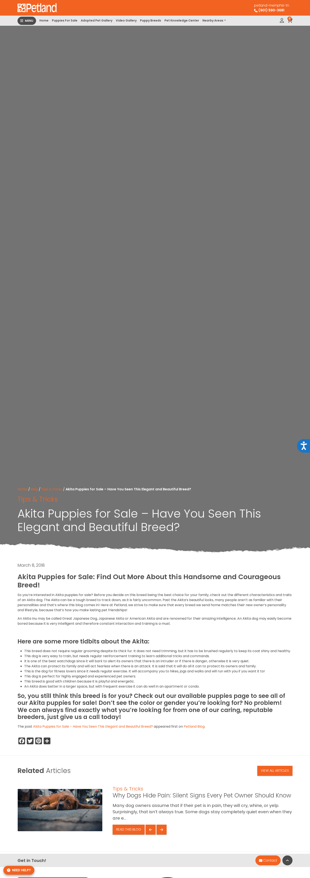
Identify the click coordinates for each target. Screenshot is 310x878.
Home (44, 20)
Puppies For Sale (64, 20)
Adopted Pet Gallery (96, 20)
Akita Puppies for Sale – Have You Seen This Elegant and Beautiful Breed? (93, 726)
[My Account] (282, 21)
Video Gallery (126, 20)
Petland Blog (194, 726)
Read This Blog (128, 829)
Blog (34, 489)
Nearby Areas (212, 20)
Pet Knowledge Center (181, 20)
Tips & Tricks (51, 489)
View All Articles (275, 770)
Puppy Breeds (150, 20)
